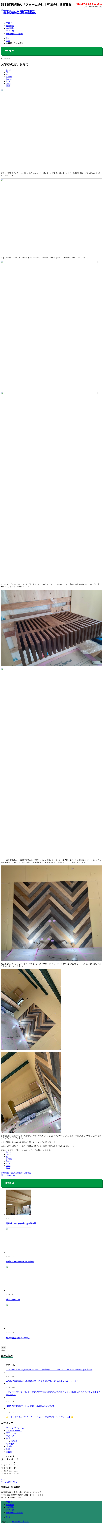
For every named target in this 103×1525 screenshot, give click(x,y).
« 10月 (4, 1479)
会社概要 (10, 26)
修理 (8, 1438)
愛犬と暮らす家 (8, 1175)
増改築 (9, 1446)
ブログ (9, 23)
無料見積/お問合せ (14, 34)
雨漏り (14, 1441)
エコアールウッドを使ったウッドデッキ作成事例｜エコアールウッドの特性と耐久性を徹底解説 (49, 1369)
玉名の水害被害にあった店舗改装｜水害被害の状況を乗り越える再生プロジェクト (43, 1381)
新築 (8, 1449)
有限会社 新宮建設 (20, 1521)
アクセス (10, 31)
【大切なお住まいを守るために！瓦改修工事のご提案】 (31, 1406)
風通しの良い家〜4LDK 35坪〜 (20, 1262)
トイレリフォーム (14, 1430)
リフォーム (11, 1433)
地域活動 (10, 1444)
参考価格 (10, 28)
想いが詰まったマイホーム (18, 1338)
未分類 (9, 1452)
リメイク (10, 1436)
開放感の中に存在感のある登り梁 (16, 1173)
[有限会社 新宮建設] (51, 12)
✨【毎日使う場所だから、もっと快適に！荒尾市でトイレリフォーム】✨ (39, 1417)
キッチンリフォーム (15, 1428)
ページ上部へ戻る (9, 1482)
